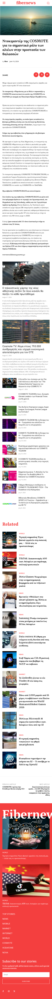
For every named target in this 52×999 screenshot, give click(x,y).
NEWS (21, 593)
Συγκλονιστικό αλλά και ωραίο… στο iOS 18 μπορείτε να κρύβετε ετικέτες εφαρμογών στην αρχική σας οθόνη (39, 791)
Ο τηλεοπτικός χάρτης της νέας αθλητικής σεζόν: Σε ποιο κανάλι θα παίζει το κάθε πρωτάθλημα (22, 291)
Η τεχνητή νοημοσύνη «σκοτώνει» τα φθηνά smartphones (29, 741)
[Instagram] (9, 991)
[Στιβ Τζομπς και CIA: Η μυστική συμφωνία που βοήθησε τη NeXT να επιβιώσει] (9, 659)
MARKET (22, 674)
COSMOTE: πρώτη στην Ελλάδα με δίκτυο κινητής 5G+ (13, 788)
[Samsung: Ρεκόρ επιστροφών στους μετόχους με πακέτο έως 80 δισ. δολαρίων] (9, 619)
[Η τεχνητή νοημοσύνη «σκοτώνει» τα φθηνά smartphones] (9, 740)
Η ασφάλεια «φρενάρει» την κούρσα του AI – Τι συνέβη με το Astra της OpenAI (34, 761)
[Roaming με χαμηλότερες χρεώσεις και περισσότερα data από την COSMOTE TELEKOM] (9, 450)
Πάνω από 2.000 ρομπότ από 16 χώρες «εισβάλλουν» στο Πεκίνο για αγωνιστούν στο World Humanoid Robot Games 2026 (34, 701)
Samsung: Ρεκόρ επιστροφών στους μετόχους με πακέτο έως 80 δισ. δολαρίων (33, 621)
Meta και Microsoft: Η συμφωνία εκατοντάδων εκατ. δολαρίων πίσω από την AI (32, 721)
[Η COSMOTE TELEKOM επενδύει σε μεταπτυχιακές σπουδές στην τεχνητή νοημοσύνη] (9, 463)
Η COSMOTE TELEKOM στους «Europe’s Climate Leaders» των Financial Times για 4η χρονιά (34, 396)
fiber (6, 61)
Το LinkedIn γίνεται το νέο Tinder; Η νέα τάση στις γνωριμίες (32, 680)
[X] (41, 74)
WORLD (22, 533)
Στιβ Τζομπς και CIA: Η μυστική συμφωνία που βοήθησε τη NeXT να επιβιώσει (34, 661)
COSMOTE (6, 284)
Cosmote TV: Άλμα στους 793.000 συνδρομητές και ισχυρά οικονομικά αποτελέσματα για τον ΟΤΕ (23, 349)
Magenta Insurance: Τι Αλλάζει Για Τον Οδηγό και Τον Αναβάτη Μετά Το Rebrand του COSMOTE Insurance (33, 474)
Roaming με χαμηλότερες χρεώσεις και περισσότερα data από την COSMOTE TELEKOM (34, 448)
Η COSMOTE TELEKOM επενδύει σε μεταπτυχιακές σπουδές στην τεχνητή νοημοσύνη (33, 461)
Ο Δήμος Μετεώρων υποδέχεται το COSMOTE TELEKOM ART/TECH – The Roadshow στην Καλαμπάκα (33, 487)
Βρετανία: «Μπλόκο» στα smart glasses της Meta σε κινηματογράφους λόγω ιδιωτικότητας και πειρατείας (33, 601)
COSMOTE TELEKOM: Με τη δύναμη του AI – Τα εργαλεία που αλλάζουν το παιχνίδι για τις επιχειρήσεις (34, 422)
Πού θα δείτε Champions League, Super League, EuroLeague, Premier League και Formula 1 (34, 409)
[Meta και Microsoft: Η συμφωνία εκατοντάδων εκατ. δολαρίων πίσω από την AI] (9, 720)
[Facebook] (36, 74)
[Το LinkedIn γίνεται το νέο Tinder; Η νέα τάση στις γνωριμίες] (9, 679)
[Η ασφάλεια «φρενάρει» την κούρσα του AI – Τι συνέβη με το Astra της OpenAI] (9, 760)
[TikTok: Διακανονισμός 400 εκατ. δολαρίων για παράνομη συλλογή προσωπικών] (9, 560)
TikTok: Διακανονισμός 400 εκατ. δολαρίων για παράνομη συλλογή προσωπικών (33, 561)
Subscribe (26, 981)
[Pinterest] (47, 74)
